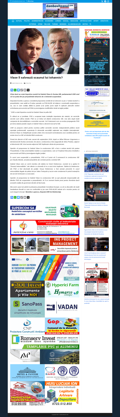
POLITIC (28, 83)
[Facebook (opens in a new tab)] (105, 1)
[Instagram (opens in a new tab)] (108, 1)
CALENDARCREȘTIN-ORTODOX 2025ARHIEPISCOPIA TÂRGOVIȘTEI (97, 123)
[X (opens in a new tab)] (102, 1)
